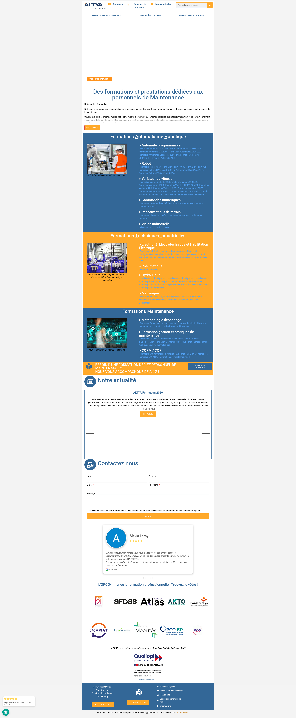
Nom (89, 467)
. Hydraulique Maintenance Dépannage (173, 272)
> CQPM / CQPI (151, 341)
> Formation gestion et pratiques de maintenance (166, 324)
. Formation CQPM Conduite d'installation (158, 344)
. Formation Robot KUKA (150, 157)
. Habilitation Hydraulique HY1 (181, 269)
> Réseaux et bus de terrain (160, 203)
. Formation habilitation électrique (154, 242)
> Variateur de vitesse (155, 169)
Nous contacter (163, 4)
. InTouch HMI (172, 145)
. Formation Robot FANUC (174, 157)
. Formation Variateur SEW (164, 179)
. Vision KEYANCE (147, 218)
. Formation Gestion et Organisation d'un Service (161, 329)
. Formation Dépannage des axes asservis (158, 314)
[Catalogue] (110, 4)
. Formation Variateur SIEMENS (153, 173)
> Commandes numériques (160, 191)
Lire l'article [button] (148, 405)
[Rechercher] (210, 5)
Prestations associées (191, 15)
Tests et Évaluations (149, 15)
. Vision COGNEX (163, 218)
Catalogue (118, 4)
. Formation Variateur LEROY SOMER (181, 176)
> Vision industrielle (154, 215)
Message (91, 484)
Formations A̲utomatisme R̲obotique (148, 127)
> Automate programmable (159, 136)
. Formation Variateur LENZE (190, 179)
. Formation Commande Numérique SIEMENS (160, 194)
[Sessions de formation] (128, 6)
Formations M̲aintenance (148, 302)
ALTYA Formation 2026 (148, 383)
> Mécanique (149, 284)
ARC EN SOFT (181, 703)
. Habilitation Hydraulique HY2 (153, 269)
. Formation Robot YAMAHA (190, 161)
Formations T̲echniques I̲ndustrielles (148, 226)
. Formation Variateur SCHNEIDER (184, 173)
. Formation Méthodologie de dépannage (170, 317)
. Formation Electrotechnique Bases (180, 245)
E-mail (90, 476)
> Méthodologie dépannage (160, 311)
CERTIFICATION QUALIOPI (148, 670)
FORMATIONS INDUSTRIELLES (106, 15)
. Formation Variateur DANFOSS (184, 182)
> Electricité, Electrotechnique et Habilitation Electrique (173, 237)
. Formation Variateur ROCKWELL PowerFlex (184, 185)
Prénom (152, 467)
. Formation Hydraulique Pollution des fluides (177, 275)
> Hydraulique (149, 266)
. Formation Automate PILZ (162, 149)
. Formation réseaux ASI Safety (153, 206)
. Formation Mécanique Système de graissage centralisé (165, 287)
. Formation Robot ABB (196, 157)
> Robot (145, 154)
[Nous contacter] (152, 4)
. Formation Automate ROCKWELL (184, 142)
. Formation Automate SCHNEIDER (185, 139)
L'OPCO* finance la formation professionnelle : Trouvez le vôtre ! (148, 575)
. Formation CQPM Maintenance (192, 344)
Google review (112, 560)
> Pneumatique (150, 257)
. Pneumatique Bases (149, 260)
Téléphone (154, 476)
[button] (90, 424)
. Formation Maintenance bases (169, 332)
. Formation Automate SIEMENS (154, 139)
